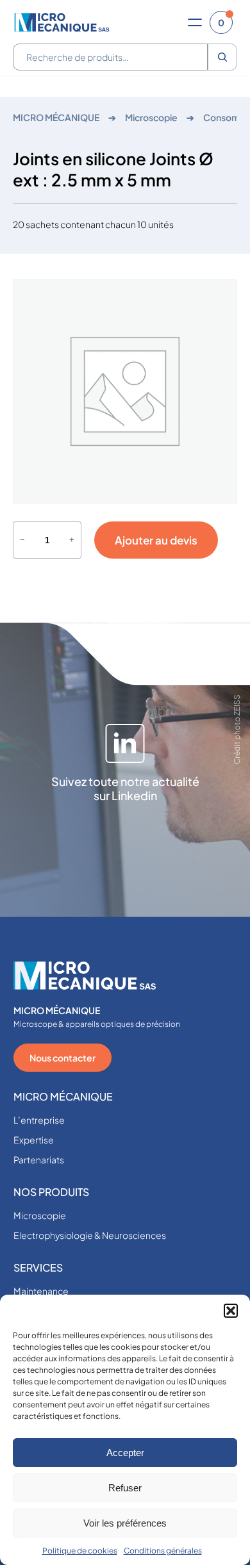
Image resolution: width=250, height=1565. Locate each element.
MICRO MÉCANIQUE (56, 117)
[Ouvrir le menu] (195, 22)
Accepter (125, 1452)
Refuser (125, 1487)
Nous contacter (62, 1057)
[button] (230, 1310)
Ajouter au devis (156, 540)
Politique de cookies (79, 1550)
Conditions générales (163, 1550)
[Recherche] (222, 57)
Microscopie (151, 117)
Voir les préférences (125, 1523)
